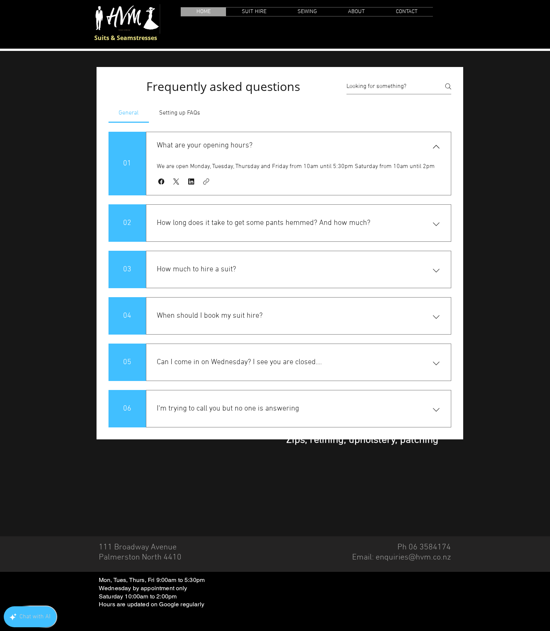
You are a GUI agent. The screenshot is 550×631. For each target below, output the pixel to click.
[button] (161, 181)
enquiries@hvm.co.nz (413, 557)
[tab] (129, 113)
